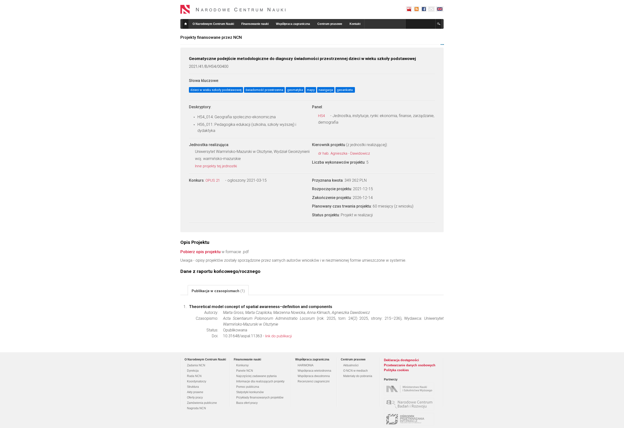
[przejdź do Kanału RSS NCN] (416, 9)
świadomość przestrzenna (264, 90)
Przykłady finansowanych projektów (259, 397)
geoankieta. (345, 90)
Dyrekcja (193, 370)
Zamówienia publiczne (202, 402)
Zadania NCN (196, 365)
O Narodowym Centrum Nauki (213, 24)
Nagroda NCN (196, 408)
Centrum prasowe (329, 24)
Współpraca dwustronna (314, 376)
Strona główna (185, 24)
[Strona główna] (233, 9)
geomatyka (295, 90)
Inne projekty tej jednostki (216, 166)
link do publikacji (278, 336)
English (440, 9)
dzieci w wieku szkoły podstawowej (216, 90)
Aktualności (351, 365)
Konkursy (242, 365)
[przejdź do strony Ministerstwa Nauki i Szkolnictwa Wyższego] (410, 389)
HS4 (322, 116)
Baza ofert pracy (247, 402)
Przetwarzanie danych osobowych (409, 365)
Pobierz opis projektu (200, 251)
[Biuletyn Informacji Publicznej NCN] (409, 9)
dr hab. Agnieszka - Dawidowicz (344, 153)
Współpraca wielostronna (314, 370)
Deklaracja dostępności (401, 360)
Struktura (193, 386)
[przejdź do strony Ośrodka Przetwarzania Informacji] (410, 419)
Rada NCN (194, 376)
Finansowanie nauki (255, 24)
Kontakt (355, 24)
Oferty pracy (195, 397)
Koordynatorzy (196, 381)
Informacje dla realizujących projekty (260, 381)
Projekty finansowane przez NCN (211, 37)
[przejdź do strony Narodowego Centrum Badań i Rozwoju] (410, 404)
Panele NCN (244, 370)
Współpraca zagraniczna (293, 24)
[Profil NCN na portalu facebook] (423, 9)
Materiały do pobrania (357, 376)
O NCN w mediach (355, 370)
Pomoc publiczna (247, 386)
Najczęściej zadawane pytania (256, 376)
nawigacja (326, 90)
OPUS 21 (213, 180)
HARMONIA (305, 365)
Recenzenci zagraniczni (314, 381)
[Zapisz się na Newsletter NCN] (431, 9)
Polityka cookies (396, 370)
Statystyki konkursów (250, 392)
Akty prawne (195, 392)
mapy (311, 90)
